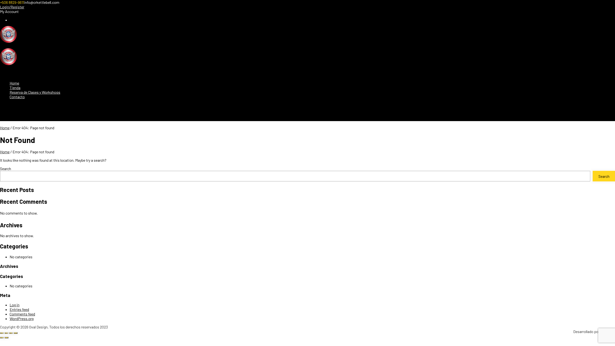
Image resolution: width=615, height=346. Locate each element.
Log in (14, 305)
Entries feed (19, 309)
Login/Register (12, 7)
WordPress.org (22, 318)
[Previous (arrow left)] (2, 337)
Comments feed (22, 314)
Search (5, 168)
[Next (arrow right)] (6, 337)
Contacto (17, 96)
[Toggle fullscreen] (6, 333)
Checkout (17, 20)
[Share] (11, 333)
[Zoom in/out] (2, 333)
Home (14, 83)
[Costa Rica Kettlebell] (8, 41)
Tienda (15, 87)
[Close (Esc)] (16, 333)
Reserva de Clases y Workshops (35, 92)
